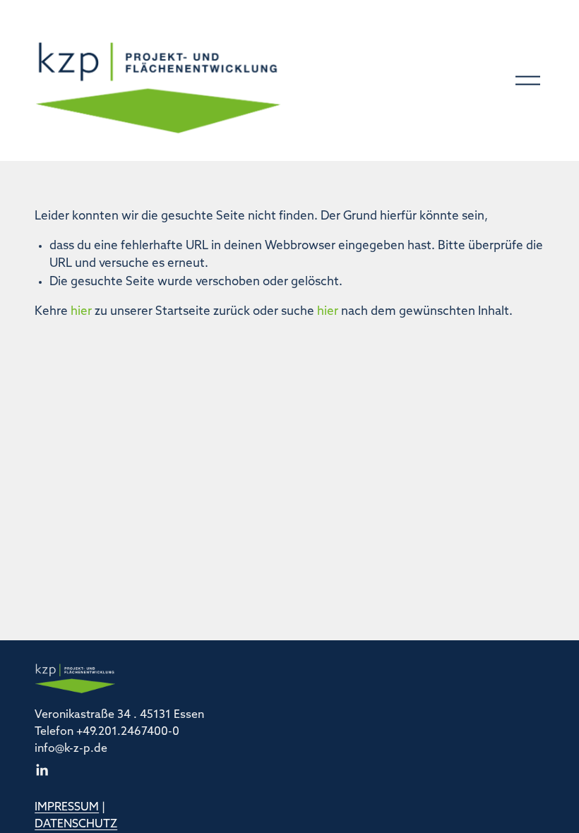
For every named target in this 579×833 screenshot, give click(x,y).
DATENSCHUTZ (76, 824)
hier (81, 312)
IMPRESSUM (67, 807)
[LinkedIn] (42, 770)
